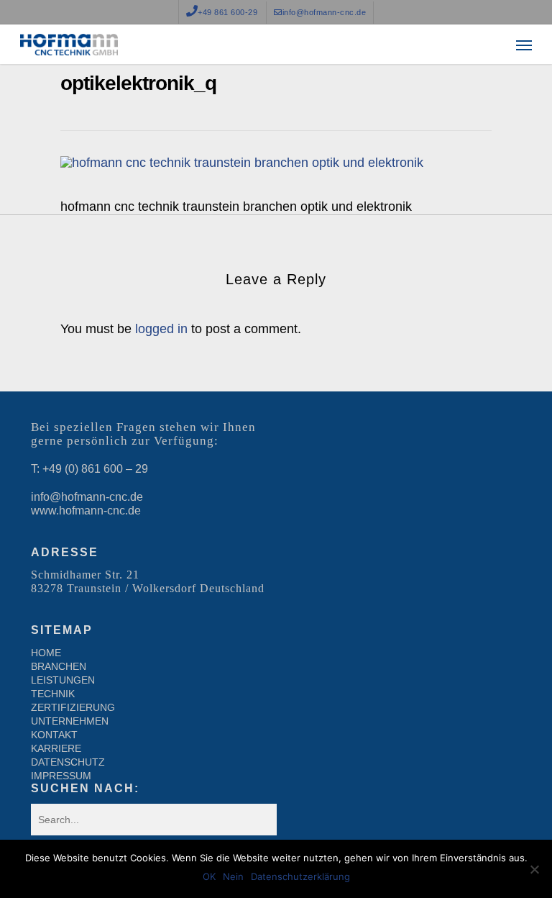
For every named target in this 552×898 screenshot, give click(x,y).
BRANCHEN (58, 666)
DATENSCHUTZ (68, 762)
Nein (233, 876)
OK (209, 876)
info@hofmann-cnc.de (87, 497)
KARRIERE (56, 748)
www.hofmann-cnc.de (86, 510)
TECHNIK (53, 693)
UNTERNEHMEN (70, 721)
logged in (161, 329)
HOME (46, 652)
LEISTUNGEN (63, 680)
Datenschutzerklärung (300, 876)
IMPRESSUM (61, 775)
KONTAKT (54, 734)
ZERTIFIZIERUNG (73, 707)
